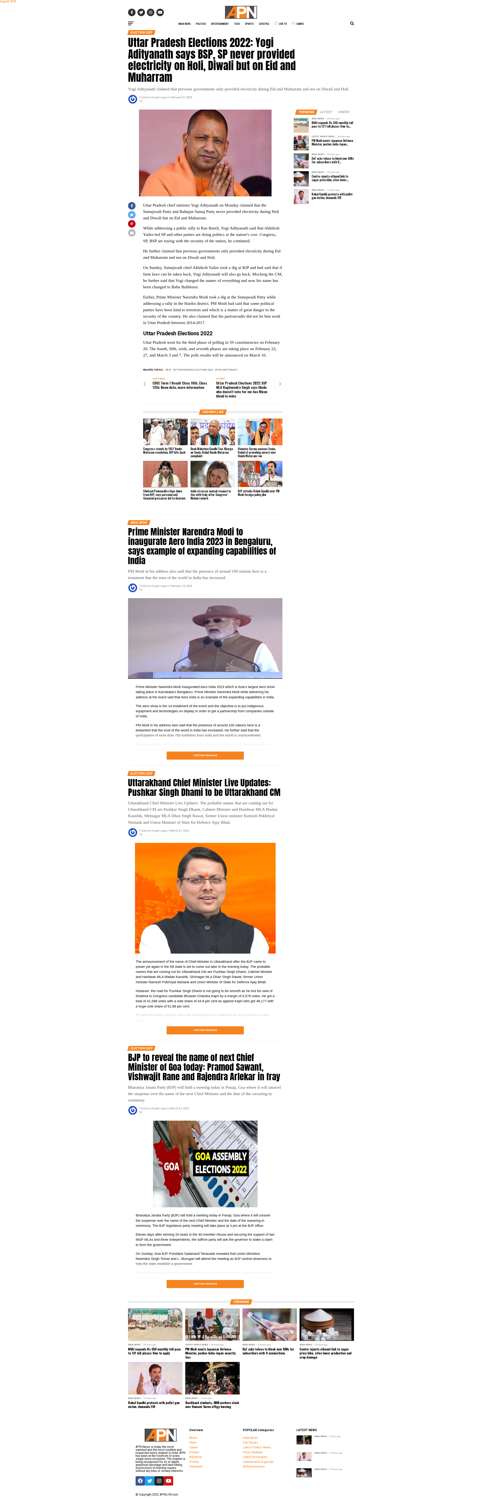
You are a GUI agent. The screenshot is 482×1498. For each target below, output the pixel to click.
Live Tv (283, 24)
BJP (169, 370)
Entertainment (220, 24)
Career (193, 1447)
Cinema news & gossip (258, 1462)
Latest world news (255, 1457)
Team (192, 1442)
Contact (194, 1452)
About (193, 1438)
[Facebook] (140, 1481)
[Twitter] (149, 1481)
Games (300, 24)
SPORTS (249, 24)
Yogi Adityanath (226, 370)
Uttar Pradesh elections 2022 (194, 370)
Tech (237, 24)
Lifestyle (264, 24)
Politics (201, 24)
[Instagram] (159, 1481)
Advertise (195, 1457)
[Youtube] (168, 1481)
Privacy (194, 1462)
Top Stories (250, 1442)
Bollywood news (254, 1466)
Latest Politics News (257, 1447)
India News (184, 24)
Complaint (195, 1466)
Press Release (253, 1452)
